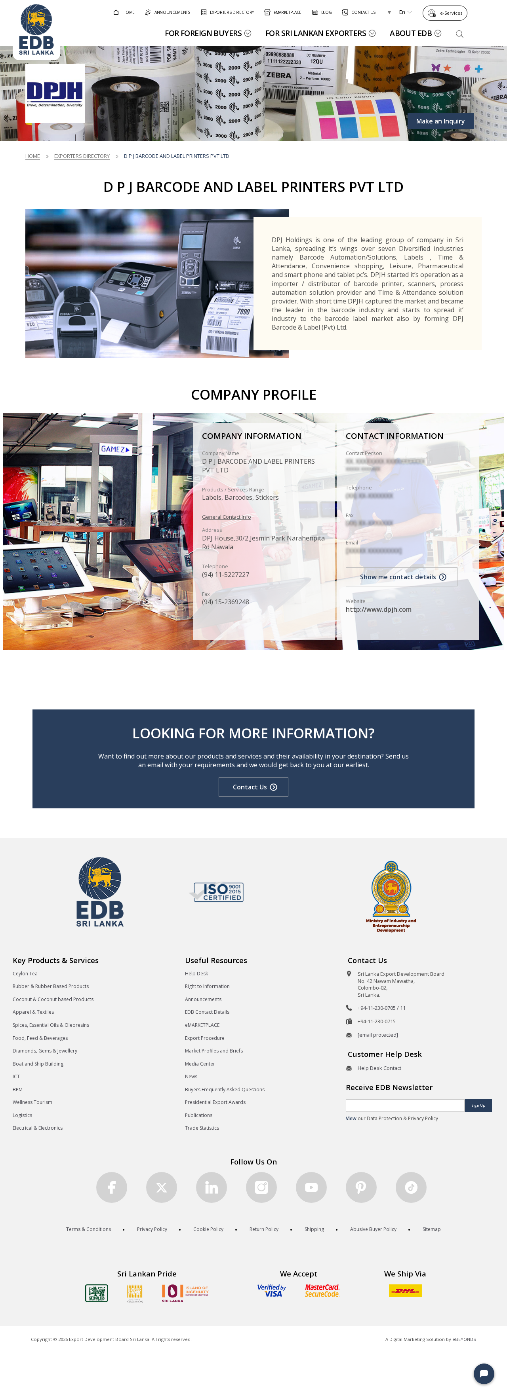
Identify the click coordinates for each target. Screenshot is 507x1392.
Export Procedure (205, 1038)
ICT (16, 1076)
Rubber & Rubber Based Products (51, 986)
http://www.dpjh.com (379, 609)
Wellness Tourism (32, 1102)
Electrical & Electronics (38, 1128)
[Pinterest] (361, 1187)
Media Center (200, 1063)
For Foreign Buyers (203, 33)
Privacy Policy (152, 1229)
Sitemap (432, 1229)
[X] (161, 1187)
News (191, 1076)
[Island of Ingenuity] (185, 1293)
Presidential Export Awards (215, 1102)
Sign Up (478, 1105)
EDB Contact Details (207, 1012)
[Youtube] (311, 1187)
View (351, 1118)
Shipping (314, 1229)
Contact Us (250, 787)
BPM (18, 1089)
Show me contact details (398, 577)
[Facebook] (111, 1187)
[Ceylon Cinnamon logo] (135, 1293)
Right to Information (207, 986)
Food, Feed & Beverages (40, 1038)
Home (32, 155)
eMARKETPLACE (202, 1025)
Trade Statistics (202, 1128)
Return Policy (264, 1229)
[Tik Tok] (411, 1187)
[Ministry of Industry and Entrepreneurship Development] (391, 896)
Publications (198, 1115)
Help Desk (196, 973)
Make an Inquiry (440, 121)
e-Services (451, 13)
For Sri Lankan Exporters (315, 33)
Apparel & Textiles (33, 1012)
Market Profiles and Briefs (214, 1050)
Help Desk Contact (379, 1067)
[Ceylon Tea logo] (96, 1293)
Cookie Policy (208, 1229)
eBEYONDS (464, 1339)
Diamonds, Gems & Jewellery (45, 1050)
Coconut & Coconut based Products (53, 999)
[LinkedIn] (211, 1187)
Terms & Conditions (88, 1229)
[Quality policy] (216, 892)
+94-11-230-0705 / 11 (382, 1007)
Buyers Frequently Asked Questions (225, 1089)
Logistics (22, 1115)
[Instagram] (261, 1187)
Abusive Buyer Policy (373, 1229)
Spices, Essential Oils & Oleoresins (51, 1025)
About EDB (411, 33)
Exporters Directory (82, 155)
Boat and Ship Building (38, 1063)
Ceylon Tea (25, 973)
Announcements (203, 999)
